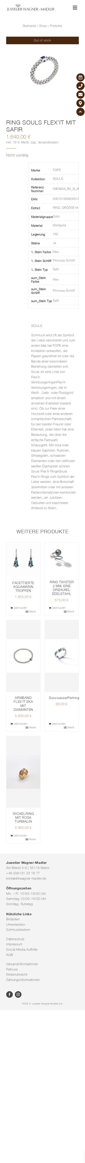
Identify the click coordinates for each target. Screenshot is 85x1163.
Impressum (14, 944)
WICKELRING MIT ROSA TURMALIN (23, 817)
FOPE (57, 170)
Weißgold (59, 225)
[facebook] (9, 994)
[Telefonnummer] (80, 86)
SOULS (58, 179)
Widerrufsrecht (16, 974)
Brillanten (13, 919)
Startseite (29, 26)
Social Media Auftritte (22, 949)
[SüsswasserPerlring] (62, 656)
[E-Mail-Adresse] (80, 95)
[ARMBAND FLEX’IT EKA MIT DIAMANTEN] (23, 656)
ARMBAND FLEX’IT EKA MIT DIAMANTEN (23, 703)
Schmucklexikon (18, 930)
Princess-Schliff (64, 260)
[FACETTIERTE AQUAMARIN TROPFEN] (23, 559)
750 (55, 234)
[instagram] (18, 994)
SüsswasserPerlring (64, 698)
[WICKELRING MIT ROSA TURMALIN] (23, 772)
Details (32, 611)
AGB (9, 955)
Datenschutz (15, 939)
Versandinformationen (22, 964)
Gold (56, 216)
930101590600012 (66, 199)
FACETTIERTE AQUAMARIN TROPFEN (23, 586)
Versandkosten (48, 142)
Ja (54, 243)
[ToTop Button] (80, 112)
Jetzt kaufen (20, 608)
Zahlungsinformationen (23, 980)
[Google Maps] (80, 103)
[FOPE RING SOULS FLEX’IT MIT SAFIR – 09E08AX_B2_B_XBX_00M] (42, 73)
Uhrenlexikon (15, 924)
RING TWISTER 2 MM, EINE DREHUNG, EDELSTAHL (62, 588)
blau (56, 251)
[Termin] (80, 77)
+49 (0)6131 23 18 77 (23, 873)
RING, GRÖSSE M (65, 207)
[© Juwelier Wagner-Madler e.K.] (30, 5)
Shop (42, 26)
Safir (56, 269)
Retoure (12, 969)
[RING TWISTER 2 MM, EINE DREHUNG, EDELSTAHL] (62, 559)
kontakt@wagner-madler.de (26, 878)
